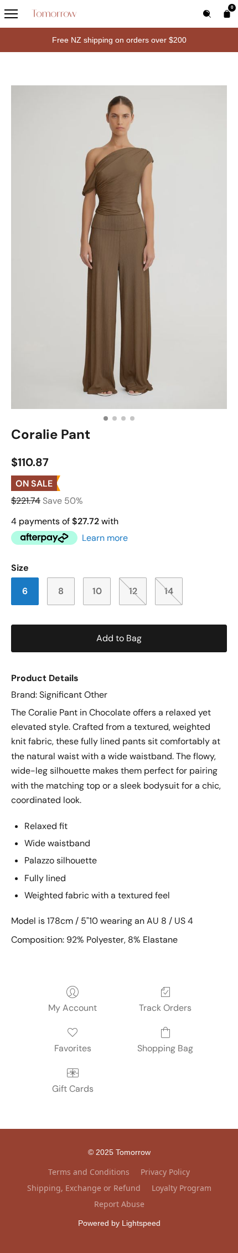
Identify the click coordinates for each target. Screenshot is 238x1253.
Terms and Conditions (89, 1172)
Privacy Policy (165, 1172)
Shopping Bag (165, 1048)
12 (133, 591)
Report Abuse (119, 1204)
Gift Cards (73, 1089)
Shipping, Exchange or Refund (84, 1188)
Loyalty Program (181, 1188)
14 (168, 591)
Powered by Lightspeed (119, 1223)
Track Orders (165, 1008)
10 (97, 591)
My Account (72, 1008)
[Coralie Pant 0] (119, 247)
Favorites (72, 1048)
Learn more (105, 538)
